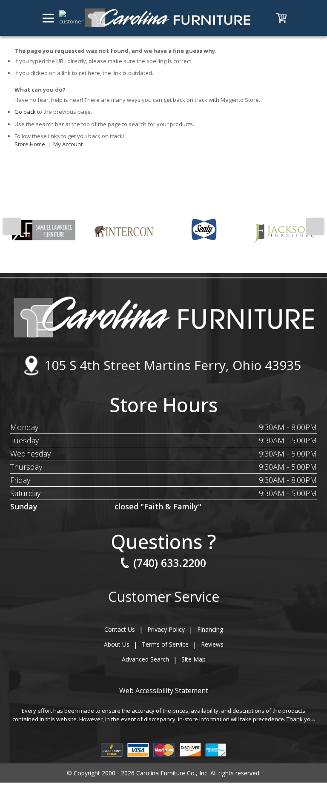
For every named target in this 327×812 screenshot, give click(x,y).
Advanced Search (145, 659)
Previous (12, 226)
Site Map (193, 659)
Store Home (29, 144)
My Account (68, 144)
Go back (25, 112)
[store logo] (167, 18)
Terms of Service (165, 644)
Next (314, 226)
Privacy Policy (166, 629)
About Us (116, 644)
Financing (210, 629)
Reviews (212, 644)
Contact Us (119, 629)
